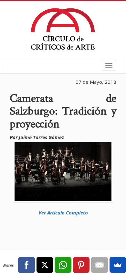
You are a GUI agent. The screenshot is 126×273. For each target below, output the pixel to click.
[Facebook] (26, 265)
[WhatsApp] (63, 265)
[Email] (99, 265)
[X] (45, 265)
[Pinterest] (81, 265)
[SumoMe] (118, 265)
